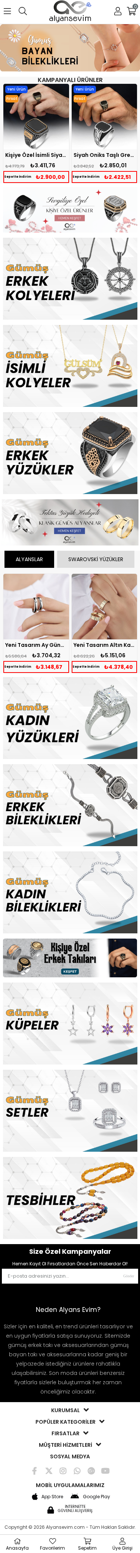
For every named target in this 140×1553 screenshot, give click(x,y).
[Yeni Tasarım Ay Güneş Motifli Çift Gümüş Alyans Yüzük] (36, 606)
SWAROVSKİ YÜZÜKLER (95, 559)
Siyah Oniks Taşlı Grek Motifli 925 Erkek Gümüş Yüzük (105, 155)
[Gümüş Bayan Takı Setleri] (70, 1111)
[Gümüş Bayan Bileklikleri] (70, 48)
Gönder (128, 1276)
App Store (52, 1496)
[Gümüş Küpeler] (70, 1024)
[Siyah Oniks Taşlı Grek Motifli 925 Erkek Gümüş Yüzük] (104, 116)
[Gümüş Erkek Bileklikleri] (70, 806)
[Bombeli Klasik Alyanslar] (70, 523)
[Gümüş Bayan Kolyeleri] (70, 366)
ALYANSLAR (29, 559)
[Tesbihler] (70, 1198)
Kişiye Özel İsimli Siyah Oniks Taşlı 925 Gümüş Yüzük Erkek (36, 155)
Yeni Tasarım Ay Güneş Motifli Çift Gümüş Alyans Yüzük (36, 645)
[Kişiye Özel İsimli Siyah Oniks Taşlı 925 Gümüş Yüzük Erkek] (36, 116)
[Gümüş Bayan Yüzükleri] (70, 718)
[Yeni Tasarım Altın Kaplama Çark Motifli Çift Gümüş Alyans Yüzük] (104, 606)
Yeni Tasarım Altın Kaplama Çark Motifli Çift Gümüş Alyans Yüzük (105, 645)
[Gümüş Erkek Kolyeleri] (70, 279)
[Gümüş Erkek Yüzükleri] (70, 454)
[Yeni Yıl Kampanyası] (70, 210)
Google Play (96, 1496)
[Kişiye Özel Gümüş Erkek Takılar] (70, 959)
